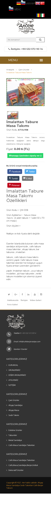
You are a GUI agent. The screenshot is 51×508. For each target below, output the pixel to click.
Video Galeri (35, 300)
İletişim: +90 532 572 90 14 (26, 49)
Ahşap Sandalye (15, 405)
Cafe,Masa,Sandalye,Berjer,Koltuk (23, 465)
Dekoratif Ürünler (16, 470)
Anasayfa (10, 70)
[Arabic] (15, 9)
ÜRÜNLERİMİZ (14, 370)
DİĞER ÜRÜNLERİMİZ (17, 375)
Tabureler (12, 435)
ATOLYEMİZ (13, 380)
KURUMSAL (13, 365)
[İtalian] (42, 15)
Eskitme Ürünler (15, 430)
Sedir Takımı (13, 415)
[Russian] (28, 3)
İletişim (24, 300)
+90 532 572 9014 (29, 333)
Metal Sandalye (15, 440)
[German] (18, 3)
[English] (38, 3)
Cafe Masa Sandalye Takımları (21, 445)
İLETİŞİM (12, 385)
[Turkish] (42, 3)
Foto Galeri (12, 304)
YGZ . (19, 482)
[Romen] (38, 15)
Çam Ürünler (13, 400)
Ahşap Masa (13, 410)
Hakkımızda (12, 300)
